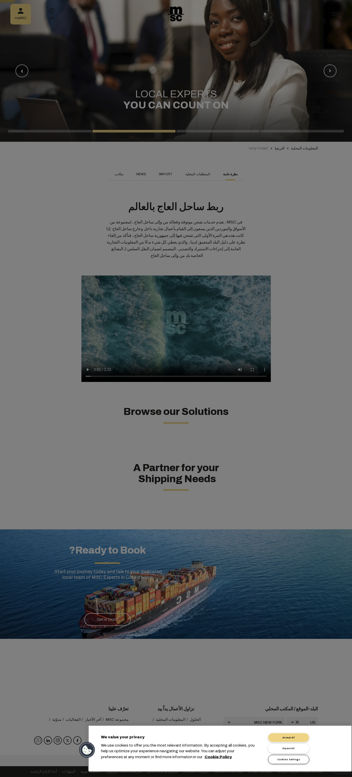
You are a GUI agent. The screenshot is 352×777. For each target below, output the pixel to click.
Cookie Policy (218, 757)
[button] (87, 750)
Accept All (288, 737)
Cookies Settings (288, 759)
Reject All (288, 748)
